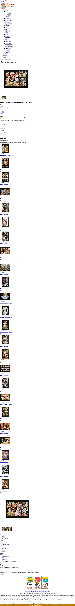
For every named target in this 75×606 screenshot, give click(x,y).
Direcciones (3, 558)
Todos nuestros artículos (5, 538)
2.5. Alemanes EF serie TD (8, 20)
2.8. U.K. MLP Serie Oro (8, 22)
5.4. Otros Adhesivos (7, 37)
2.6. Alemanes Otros (7, 21)
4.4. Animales (6, 34)
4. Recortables (5, 32)
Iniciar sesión (3, 537)
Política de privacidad (4, 549)
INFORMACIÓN (5, 53)
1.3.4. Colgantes (9, 15)
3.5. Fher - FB (7, 29)
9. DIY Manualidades (6, 50)
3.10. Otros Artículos (7, 31)
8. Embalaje (5, 42)
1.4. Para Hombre (7, 16)
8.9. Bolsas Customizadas (8, 47)
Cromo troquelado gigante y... (6, 155)
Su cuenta (1, 553)
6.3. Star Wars (6, 39)
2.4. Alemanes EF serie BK (8, 19)
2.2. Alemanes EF (7, 18)
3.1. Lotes (6, 27)
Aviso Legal (3, 550)
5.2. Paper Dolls (7, 36)
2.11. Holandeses (7, 24)
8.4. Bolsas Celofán (7, 45)
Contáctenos (3, 551)
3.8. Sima (6, 30)
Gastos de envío (5, 55)
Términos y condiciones (6, 56)
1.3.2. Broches (8, 14)
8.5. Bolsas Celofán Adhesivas (9, 46)
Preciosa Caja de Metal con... (6, 404)
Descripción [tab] (3, 124)
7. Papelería (5, 40)
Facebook (3, 573)
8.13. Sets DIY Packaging (8, 49)
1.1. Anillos (6, 11)
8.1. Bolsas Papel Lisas (8, 43)
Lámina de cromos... (4, 169)
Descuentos (4, 57)
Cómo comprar (5, 54)
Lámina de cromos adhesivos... (6, 228)
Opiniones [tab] (3, 125)
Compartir (3, 111)
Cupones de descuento (4, 559)
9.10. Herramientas (7, 52)
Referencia (1, 128)
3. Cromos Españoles (6, 26)
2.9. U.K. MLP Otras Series (8, 23)
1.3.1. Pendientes (9, 13)
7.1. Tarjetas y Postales (8, 41)
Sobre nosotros (4, 548)
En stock (1, 129)
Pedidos (3, 557)
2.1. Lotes (6, 17)
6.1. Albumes (6, 38)
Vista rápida (2, 153)
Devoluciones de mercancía (5, 556)
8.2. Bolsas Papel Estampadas (8, 44)
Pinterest (3, 112)
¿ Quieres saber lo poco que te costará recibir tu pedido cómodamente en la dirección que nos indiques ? (37, 591)
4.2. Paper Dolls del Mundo (8, 33)
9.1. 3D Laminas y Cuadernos (8, 51)
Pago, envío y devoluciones (5, 544)
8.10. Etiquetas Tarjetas (8, 48)
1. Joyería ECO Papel (6, 10)
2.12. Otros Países (7, 25)
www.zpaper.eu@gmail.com (14, 567)
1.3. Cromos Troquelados (8, 12)
